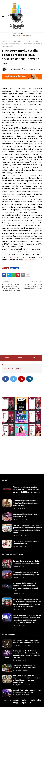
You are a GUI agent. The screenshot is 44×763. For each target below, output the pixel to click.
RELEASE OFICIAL (31, 260)
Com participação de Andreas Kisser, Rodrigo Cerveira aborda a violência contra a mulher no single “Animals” (26, 654)
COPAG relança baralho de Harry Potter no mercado (25, 542)
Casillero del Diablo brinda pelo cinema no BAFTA (25, 515)
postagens (18, 41)
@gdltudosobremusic (12, 368)
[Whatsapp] (13, 275)
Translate (28, 35)
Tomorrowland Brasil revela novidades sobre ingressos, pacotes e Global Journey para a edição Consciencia (27, 679)
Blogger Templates (20, 700)
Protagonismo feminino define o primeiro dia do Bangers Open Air (26, 573)
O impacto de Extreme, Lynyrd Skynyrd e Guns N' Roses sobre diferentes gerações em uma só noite (25, 587)
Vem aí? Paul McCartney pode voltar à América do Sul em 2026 (27, 691)
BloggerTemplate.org (22, 702)
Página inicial (7, 41)
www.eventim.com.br (16, 257)
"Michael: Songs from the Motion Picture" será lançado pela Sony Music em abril (25, 503)
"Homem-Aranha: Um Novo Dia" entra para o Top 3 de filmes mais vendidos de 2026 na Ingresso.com (26, 489)
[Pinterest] (18, 275)
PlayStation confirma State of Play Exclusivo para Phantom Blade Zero (26, 641)
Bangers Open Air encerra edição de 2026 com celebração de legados (27, 562)
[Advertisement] (22, 310)
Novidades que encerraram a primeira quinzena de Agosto (24, 666)
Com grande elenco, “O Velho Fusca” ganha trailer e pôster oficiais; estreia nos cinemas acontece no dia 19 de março (27, 529)
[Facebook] (4, 275)
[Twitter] (9, 275)
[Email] (23, 275)
